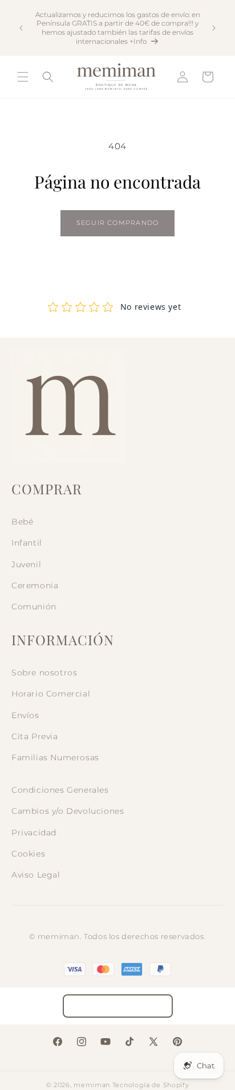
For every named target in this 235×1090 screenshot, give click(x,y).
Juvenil (26, 564)
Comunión (33, 606)
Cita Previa (34, 736)
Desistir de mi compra (117, 1006)
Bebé (22, 522)
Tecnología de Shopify (150, 1085)
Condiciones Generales (60, 790)
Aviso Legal (35, 875)
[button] (22, 76)
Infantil (26, 543)
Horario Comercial (50, 694)
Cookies (28, 854)
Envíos (25, 715)
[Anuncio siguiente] (213, 27)
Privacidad (33, 832)
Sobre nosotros (44, 672)
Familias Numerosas (55, 757)
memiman (92, 1085)
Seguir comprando (117, 223)
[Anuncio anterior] (21, 27)
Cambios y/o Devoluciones (67, 811)
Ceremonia (34, 585)
